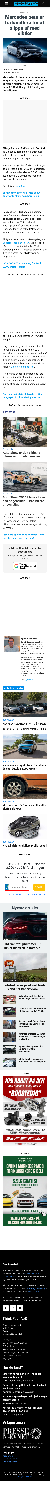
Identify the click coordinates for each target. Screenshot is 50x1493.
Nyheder (25, 12)
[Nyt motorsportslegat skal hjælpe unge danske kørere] (9, 999)
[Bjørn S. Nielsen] (12, 658)
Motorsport (8, 1403)
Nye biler (7, 1415)
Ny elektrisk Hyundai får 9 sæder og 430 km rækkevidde (31, 1049)
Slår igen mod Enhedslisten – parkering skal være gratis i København (33, 1024)
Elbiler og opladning (10, 939)
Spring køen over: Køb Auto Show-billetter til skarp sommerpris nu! (22, 194)
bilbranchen (8, 1276)
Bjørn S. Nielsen (19, 70)
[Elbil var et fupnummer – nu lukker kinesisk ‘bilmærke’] (25, 926)
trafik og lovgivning (36, 1288)
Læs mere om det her (22, 366)
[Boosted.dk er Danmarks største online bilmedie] (25, 3)
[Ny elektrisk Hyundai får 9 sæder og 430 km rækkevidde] (9, 1049)
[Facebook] (6, 1308)
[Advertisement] (25, 301)
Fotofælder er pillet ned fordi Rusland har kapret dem (24, 987)
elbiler (27, 1273)
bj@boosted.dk (30, 680)
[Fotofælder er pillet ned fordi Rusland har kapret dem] (25, 967)
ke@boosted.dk (25, 1477)
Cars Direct (21, 186)
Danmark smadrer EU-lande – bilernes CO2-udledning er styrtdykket (32, 1036)
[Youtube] (20, 1308)
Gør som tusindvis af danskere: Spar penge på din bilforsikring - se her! (23, 396)
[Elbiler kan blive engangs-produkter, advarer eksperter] (9, 1062)
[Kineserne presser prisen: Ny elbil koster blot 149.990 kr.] (9, 1012)
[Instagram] (13, 1308)
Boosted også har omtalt (16, 242)
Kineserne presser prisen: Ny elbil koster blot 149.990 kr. (32, 1010)
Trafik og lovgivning (10, 980)
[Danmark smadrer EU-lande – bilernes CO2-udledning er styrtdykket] (9, 1037)
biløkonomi (33, 1291)
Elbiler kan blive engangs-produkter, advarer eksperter (32, 1060)
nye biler (35, 1273)
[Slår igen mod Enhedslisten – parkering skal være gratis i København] (9, 1024)
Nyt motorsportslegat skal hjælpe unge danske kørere (32, 997)
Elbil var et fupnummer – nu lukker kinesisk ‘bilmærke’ (23, 946)
